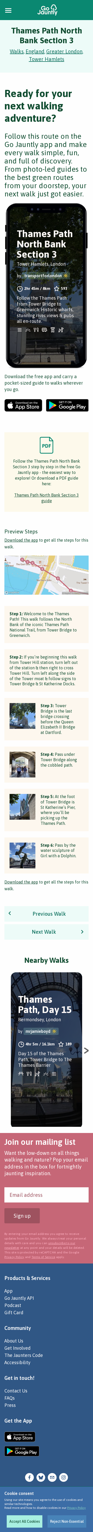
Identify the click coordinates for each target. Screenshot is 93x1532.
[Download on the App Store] (23, 405)
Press (10, 1405)
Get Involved (17, 1348)
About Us (13, 1341)
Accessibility (17, 1362)
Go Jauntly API (19, 1298)
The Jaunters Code (23, 1355)
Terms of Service (43, 1257)
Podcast (12, 1305)
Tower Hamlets (46, 59)
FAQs (9, 1398)
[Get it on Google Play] (67, 405)
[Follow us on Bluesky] (40, 1476)
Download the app (21, 540)
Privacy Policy (76, 1508)
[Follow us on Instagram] (63, 1476)
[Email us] (52, 1476)
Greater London (64, 51)
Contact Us (15, 1390)
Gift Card (13, 1312)
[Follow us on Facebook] (29, 1476)
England (35, 51)
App (8, 1291)
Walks (17, 51)
